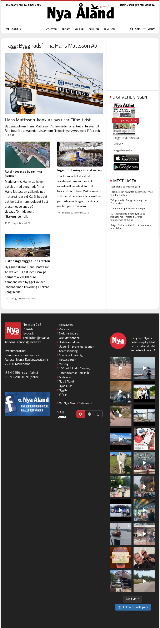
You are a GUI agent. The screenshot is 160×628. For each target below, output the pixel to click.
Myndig (63, 364)
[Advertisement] (132, 63)
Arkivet (118, 144)
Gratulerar (65, 377)
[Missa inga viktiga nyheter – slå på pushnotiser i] (144, 439)
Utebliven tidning (69, 342)
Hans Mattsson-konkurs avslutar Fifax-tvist (48, 119)
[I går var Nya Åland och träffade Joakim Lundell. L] (144, 557)
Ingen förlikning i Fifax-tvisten (79, 170)
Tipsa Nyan (66, 324)
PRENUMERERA (145, 5)
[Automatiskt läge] (80, 414)
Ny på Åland (66, 381)
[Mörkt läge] (98, 414)
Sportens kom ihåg (70, 355)
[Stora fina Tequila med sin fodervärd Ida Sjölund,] (120, 463)
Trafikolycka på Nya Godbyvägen (128, 208)
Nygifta (63, 390)
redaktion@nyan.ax (36, 337)
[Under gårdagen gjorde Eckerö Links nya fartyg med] (120, 439)
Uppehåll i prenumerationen (76, 346)
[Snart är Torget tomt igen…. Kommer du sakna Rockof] (120, 486)
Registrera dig (123, 150)
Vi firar (63, 394)
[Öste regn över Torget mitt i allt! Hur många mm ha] (144, 534)
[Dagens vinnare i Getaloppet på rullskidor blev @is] (144, 581)
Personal (64, 329)
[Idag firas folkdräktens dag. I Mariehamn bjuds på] (144, 463)
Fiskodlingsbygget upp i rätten (27, 261)
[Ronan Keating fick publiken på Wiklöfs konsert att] (144, 486)
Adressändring (68, 351)
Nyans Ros (65, 386)
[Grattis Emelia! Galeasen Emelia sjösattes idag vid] (120, 534)
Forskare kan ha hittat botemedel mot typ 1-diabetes (131, 193)
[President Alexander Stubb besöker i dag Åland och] (120, 415)
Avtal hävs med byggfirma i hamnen (24, 173)
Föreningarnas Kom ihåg (74, 372)
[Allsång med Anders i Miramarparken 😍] (120, 510)
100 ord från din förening (74, 368)
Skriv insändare (69, 333)
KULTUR (79, 29)
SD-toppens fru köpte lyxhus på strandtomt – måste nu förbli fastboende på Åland (127, 217)
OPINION (94, 29)
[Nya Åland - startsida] (80, 23)
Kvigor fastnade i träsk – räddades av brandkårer (130, 226)
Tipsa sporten (67, 359)
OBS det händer (69, 338)
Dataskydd (85, 403)
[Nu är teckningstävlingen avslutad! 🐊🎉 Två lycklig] (120, 557)
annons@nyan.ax (29, 341)
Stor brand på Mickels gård (125, 187)
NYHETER (51, 29)
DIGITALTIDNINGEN (30, 5)
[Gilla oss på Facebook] (27, 404)
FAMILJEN (109, 29)
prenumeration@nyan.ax (22, 355)
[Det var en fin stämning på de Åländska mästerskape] (120, 368)
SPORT (66, 29)
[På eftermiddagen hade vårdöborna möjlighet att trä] (144, 391)
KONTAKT (11, 5)
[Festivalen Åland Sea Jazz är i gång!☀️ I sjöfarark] (120, 391)
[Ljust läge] (89, 414)
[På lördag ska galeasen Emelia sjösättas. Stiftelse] (120, 581)
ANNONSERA (127, 5)
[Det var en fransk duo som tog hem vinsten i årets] (144, 415)
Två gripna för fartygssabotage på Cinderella (128, 201)
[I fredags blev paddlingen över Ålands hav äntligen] (144, 368)
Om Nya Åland (67, 403)
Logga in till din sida (126, 137)
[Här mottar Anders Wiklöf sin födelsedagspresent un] (144, 510)
